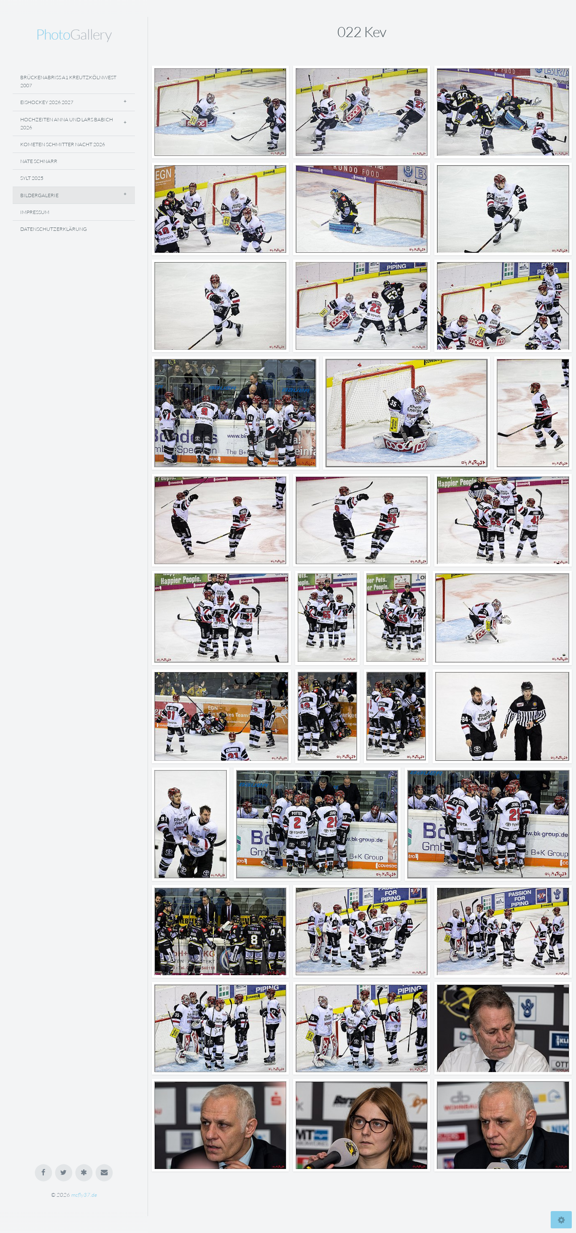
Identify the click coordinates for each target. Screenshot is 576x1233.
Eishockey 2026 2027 (46, 102)
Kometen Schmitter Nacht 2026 (62, 144)
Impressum (34, 212)
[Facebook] (43, 1173)
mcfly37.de (84, 1194)
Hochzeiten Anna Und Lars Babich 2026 (66, 123)
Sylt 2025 (31, 178)
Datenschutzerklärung (53, 229)
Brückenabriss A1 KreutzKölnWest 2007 (68, 81)
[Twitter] (64, 1173)
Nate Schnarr (38, 161)
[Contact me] (104, 1173)
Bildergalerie (39, 195)
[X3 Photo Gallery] (84, 1173)
